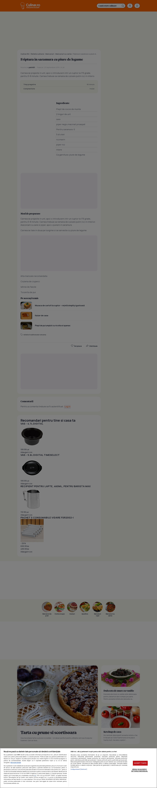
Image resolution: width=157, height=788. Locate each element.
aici (35, 775)
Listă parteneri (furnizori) (79, 769)
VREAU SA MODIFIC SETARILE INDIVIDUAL (139, 770)
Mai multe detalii (15, 762)
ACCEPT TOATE (140, 763)
